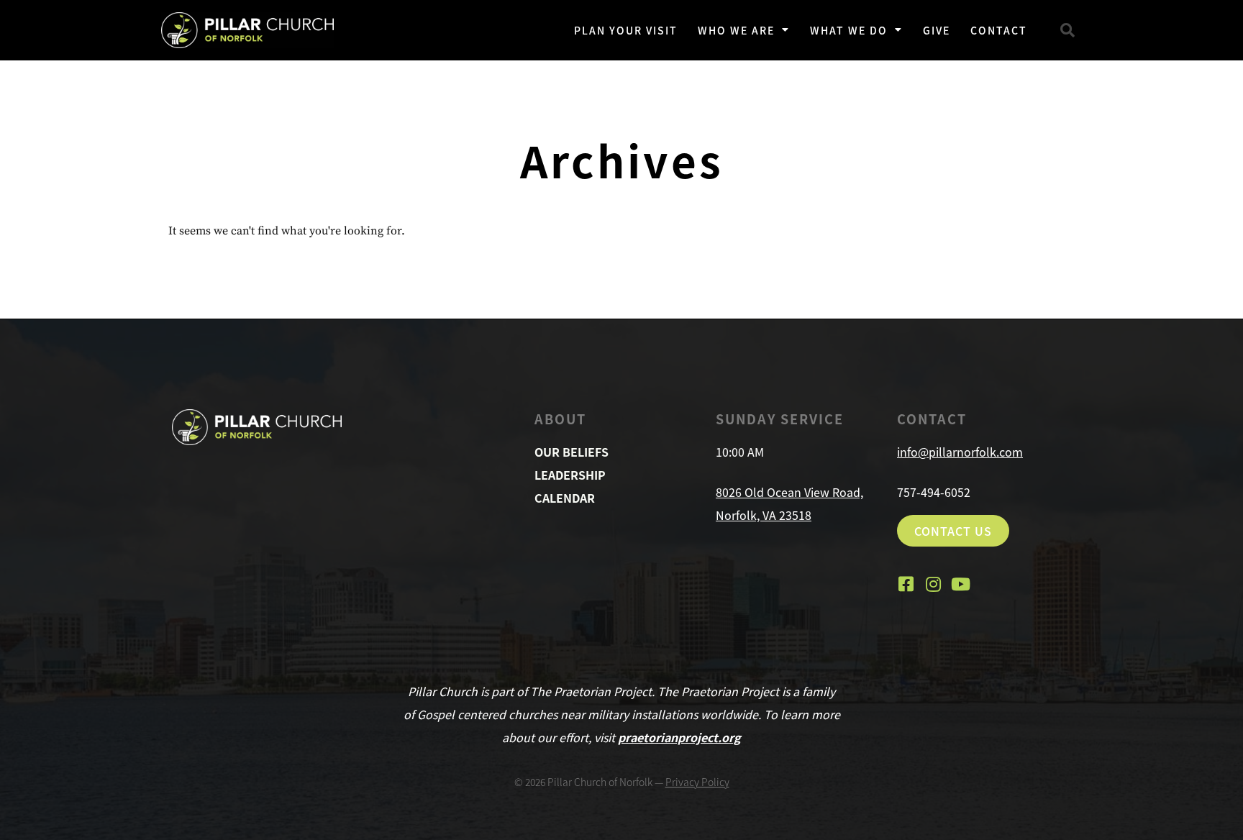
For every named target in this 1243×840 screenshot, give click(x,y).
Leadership (570, 474)
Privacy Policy (697, 782)
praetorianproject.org (679, 737)
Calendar (564, 497)
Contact (998, 30)
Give (936, 30)
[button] (1067, 30)
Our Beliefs (571, 451)
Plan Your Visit (626, 30)
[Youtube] (960, 584)
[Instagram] (933, 584)
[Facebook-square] (905, 584)
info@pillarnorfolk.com (960, 451)
